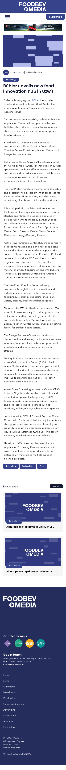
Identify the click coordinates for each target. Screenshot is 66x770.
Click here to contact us (13, 664)
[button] (55, 17)
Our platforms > (15, 636)
